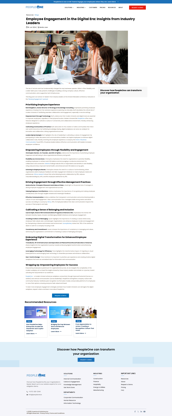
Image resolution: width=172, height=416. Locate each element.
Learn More (30, 334)
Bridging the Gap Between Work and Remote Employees (60, 326)
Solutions (68, 7)
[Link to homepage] (34, 7)
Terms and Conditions (57, 413)
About (120, 7)
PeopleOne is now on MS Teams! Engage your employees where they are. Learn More (85, 2)
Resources (112, 7)
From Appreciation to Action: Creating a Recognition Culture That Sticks (85, 327)
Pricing (102, 7)
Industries (80, 7)
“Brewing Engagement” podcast (38, 99)
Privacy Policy (44, 413)
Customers (93, 7)
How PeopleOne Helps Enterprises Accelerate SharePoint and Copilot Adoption (34, 327)
